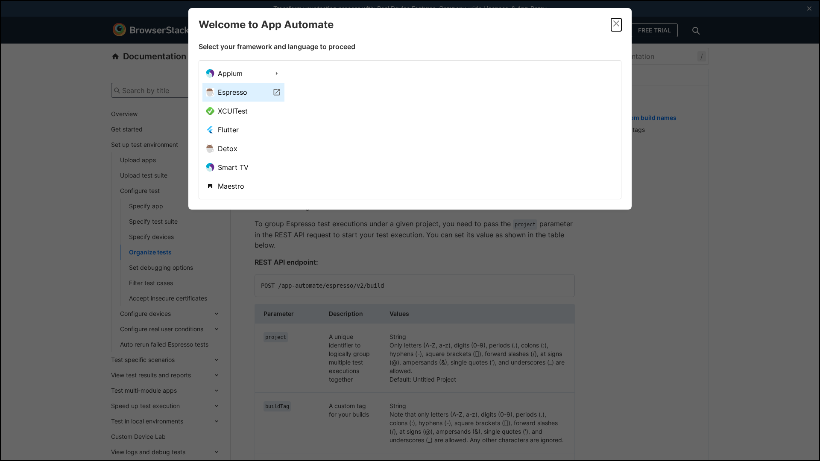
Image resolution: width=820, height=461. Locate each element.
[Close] (616, 24)
